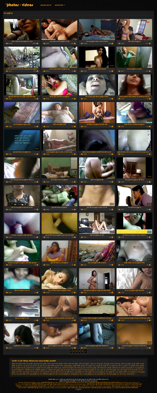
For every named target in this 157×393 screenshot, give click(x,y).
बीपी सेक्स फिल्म (91, 384)
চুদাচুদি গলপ (84, 366)
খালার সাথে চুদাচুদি (84, 364)
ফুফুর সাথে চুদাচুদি (65, 370)
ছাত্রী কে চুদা (57, 368)
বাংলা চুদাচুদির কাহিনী (120, 372)
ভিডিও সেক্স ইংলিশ (57, 386)
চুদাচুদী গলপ (50, 368)
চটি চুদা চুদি (100, 364)
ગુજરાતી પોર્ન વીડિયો (83, 382)
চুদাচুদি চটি (99, 366)
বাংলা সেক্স (55, 382)
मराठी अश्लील (118, 384)
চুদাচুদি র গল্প (126, 366)
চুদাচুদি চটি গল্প (107, 366)
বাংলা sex (57, 388)
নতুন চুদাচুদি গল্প (130, 368)
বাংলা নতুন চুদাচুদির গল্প (33, 374)
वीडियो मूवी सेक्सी (116, 386)
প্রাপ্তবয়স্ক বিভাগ (59, 5)
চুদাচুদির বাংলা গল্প (31, 368)
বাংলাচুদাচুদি (132, 386)
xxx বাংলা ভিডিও (107, 386)
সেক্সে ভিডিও (49, 386)
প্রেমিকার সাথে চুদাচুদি (54, 370)
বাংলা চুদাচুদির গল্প (132, 372)
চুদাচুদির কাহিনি (135, 366)
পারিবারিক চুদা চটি (29, 370)
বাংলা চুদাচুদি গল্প (100, 372)
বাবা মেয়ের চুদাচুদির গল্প (112, 374)
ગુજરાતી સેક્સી (27, 382)
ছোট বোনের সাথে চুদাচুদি (89, 368)
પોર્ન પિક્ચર (61, 382)
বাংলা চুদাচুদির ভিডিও (126, 384)
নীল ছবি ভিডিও (63, 388)
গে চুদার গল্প (93, 364)
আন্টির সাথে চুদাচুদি (17, 364)
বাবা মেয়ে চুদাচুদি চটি (99, 374)
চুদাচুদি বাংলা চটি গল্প (117, 366)
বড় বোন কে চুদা (99, 370)
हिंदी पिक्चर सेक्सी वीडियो (132, 388)
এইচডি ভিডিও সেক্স (73, 386)
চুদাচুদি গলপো (92, 366)
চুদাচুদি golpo (68, 366)
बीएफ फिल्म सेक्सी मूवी (71, 382)
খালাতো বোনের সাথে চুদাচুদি (70, 364)
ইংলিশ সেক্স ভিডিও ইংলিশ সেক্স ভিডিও (86, 386)
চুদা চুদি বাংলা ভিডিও (50, 388)
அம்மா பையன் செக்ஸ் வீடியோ (78, 384)
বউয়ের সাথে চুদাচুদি (76, 370)
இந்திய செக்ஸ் (36, 382)
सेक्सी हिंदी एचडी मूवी (94, 382)
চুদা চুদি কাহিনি (135, 364)
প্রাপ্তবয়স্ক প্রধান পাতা (45, 5)
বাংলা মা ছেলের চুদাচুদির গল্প (63, 374)
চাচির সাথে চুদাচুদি (126, 364)
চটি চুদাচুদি (106, 364)
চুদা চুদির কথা (41, 366)
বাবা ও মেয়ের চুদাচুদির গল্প (87, 374)
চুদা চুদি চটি (34, 366)
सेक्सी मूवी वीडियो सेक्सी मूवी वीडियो (37, 386)
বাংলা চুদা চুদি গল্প (34, 372)
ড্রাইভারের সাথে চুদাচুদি (118, 368)
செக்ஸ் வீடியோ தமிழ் (126, 382)
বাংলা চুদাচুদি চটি (110, 372)
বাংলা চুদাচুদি (25, 386)
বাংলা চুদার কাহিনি (21, 374)
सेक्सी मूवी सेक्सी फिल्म (108, 384)
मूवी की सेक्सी (99, 384)
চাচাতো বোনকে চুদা (115, 364)
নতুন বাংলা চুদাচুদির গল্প (18, 370)
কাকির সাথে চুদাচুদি (28, 364)
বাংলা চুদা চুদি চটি (44, 372)
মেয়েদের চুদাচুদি (98, 386)
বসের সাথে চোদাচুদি (122, 370)
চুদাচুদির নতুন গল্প (20, 368)
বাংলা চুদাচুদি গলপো (90, 372)
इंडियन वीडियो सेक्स (73, 388)
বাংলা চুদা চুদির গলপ (55, 372)
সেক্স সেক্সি (20, 382)
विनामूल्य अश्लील (57, 384)
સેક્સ (113, 388)
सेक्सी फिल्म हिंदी (115, 382)
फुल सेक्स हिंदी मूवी (106, 388)
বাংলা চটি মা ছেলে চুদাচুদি (22, 372)
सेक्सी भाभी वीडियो (120, 388)
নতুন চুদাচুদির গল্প (139, 368)
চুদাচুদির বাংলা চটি (41, 368)
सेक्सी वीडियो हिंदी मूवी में (33, 388)
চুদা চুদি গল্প (27, 366)
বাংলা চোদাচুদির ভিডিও (26, 384)
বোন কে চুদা (122, 374)
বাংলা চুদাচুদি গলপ (79, 372)
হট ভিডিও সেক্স (65, 386)
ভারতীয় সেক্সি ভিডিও (125, 386)
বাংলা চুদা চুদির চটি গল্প (68, 372)
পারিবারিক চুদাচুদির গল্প (41, 370)
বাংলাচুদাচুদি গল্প (75, 374)
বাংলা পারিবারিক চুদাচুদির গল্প (47, 374)
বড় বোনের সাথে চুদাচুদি (110, 370)
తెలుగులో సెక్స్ (48, 384)
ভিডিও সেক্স (42, 388)
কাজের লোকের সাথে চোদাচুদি (54, 364)
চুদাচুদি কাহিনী (76, 366)
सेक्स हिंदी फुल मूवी (96, 388)
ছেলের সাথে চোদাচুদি (67, 368)
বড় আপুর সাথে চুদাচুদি (88, 370)
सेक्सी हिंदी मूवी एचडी (105, 382)
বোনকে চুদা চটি (130, 374)
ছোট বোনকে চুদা (78, 368)
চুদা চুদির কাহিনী (50, 366)
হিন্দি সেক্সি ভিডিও (65, 384)
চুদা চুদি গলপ (19, 366)
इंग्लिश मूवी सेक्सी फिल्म (85, 388)
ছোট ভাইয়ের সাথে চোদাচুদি (104, 368)
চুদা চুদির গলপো (59, 366)
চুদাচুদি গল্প (7, 4)
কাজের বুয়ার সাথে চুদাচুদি (39, 364)
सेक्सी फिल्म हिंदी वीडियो (38, 384)
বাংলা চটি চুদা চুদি (132, 370)
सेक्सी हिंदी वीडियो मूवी (46, 382)
